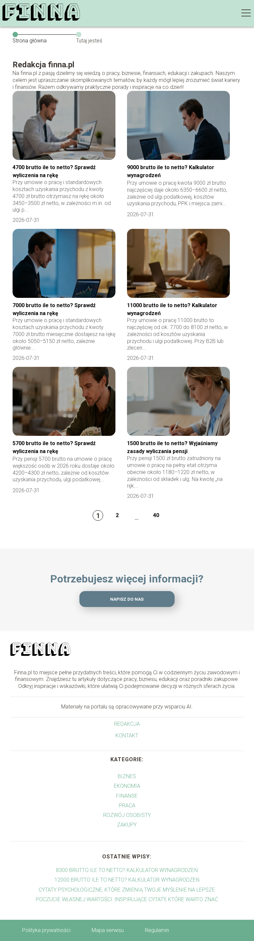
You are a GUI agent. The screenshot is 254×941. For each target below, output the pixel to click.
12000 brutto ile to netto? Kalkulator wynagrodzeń (127, 880)
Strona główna (30, 40)
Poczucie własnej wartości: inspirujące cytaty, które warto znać (127, 899)
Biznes (127, 776)
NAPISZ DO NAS (127, 599)
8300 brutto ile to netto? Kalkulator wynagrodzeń (127, 870)
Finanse (127, 796)
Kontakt (126, 735)
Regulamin (157, 930)
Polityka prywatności (46, 930)
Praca (127, 805)
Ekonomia (127, 786)
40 (156, 515)
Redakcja (127, 724)
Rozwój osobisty (127, 815)
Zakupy (127, 825)
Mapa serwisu (108, 930)
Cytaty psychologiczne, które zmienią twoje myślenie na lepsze (127, 890)
